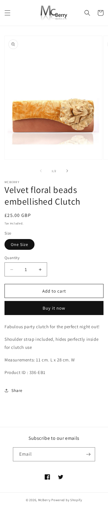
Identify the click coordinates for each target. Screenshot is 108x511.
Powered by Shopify (66, 500)
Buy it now (54, 308)
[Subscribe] (88, 454)
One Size (19, 244)
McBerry (44, 500)
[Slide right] (67, 170)
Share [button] (16, 390)
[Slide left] (40, 170)
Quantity (12, 257)
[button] (7, 12)
